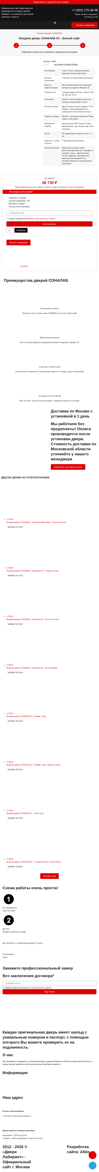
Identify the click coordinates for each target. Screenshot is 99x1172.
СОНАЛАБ (57, 33)
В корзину (21, 230)
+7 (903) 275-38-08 (85, 10)
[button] (25, 25)
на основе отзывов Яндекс (66, 64)
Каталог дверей (44, 33)
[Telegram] (92, 1165)
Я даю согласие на (32, 218)
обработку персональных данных (41, 218)
